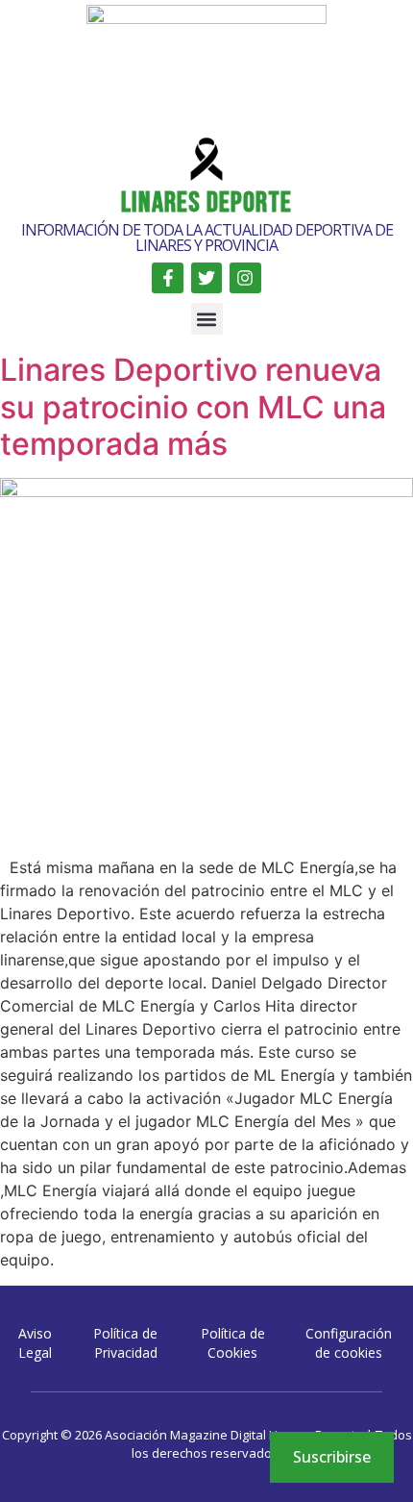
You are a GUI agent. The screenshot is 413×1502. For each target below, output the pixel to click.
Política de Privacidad (125, 1343)
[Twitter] (206, 278)
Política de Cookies (233, 1343)
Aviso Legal (35, 1343)
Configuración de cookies (348, 1343)
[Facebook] (167, 278)
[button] (207, 319)
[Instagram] (245, 278)
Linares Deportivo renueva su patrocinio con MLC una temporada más (193, 407)
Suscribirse (332, 1456)
